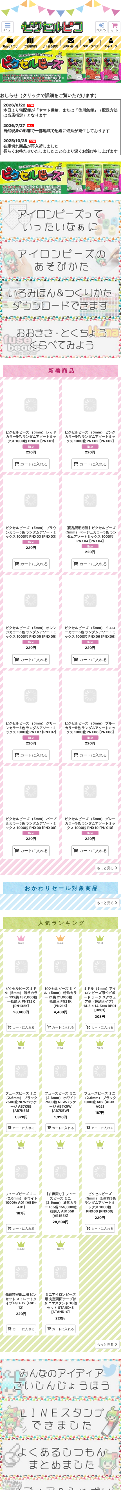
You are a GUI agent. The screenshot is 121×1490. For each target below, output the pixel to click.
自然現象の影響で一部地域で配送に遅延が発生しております (56, 130)
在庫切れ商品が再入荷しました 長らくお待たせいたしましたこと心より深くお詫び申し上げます (60, 148)
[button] (7, 27)
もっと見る (105, 868)
